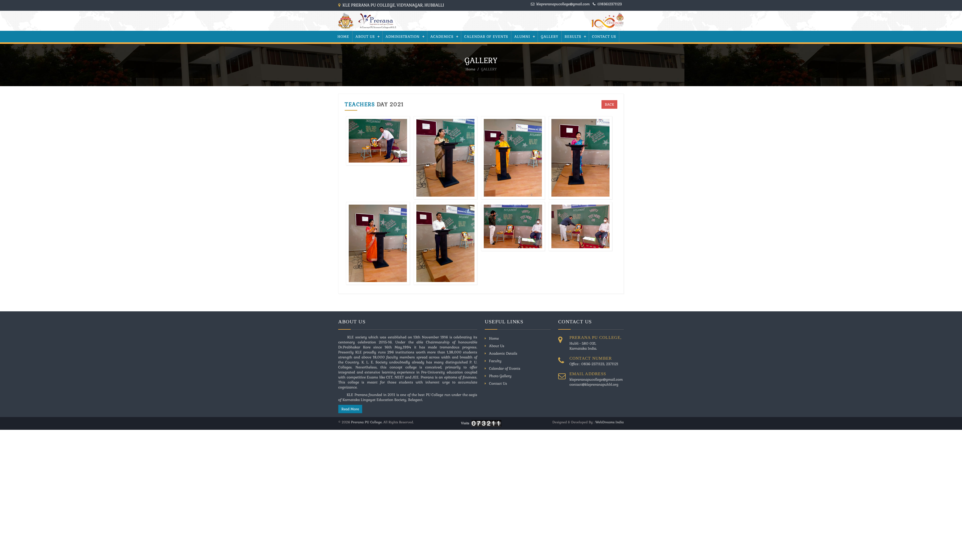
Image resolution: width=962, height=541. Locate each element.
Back (609, 104)
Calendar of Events (486, 36)
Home (343, 36)
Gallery (549, 36)
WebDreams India (609, 422)
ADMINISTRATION (403, 36)
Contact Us (604, 36)
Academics (441, 36)
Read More (350, 409)
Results (573, 36)
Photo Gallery (500, 376)
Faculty (495, 361)
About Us (365, 36)
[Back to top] (950, 529)
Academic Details (502, 353)
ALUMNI (522, 36)
